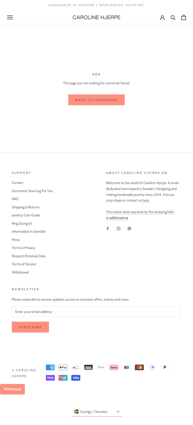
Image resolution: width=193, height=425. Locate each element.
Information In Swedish (29, 231)
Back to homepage (96, 100)
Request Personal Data (28, 256)
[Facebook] (107, 228)
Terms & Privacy (23, 248)
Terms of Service (24, 264)
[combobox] (96, 412)
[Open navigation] (10, 17)
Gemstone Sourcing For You (32, 191)
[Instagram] (118, 228)
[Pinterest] (129, 228)
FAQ (15, 199)
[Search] (173, 17)
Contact (17, 183)
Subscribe (30, 327)
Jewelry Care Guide (26, 215)
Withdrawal (20, 272)
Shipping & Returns (26, 207)
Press (16, 240)
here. (146, 200)
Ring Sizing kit (22, 223)
